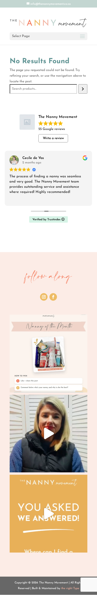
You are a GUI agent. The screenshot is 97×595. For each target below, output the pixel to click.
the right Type (70, 588)
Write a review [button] (53, 138)
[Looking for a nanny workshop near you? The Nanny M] (48, 514)
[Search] (82, 89)
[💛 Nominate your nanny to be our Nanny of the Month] (48, 353)
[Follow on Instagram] (44, 297)
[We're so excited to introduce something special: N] (48, 434)
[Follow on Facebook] (53, 297)
